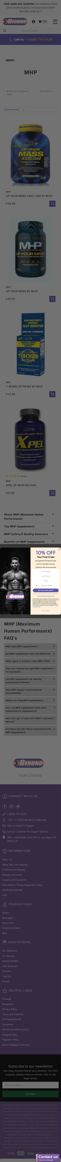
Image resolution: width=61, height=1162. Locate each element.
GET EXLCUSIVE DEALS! (45, 590)
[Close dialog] (59, 549)
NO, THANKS (46, 610)
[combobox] (37, 585)
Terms (39, 607)
